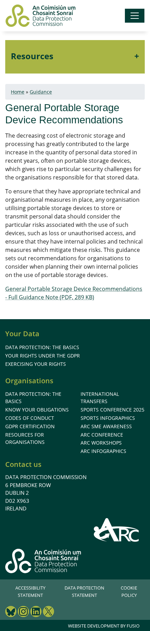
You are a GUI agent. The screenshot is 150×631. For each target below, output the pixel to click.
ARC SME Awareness (106, 426)
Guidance (41, 92)
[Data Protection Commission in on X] (48, 612)
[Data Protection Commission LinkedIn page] (36, 612)
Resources (32, 56)
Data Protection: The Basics (42, 347)
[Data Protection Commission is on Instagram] (23, 612)
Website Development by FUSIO (104, 626)
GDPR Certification (30, 426)
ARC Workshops (101, 442)
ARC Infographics (103, 451)
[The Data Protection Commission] (40, 16)
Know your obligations (37, 409)
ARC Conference (102, 434)
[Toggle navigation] (134, 16)
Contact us (23, 464)
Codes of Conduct (29, 418)
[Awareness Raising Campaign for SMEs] (117, 529)
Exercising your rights (35, 364)
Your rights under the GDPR (42, 355)
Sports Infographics (108, 418)
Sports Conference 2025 (112, 409)
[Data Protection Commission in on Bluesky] (10, 612)
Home (17, 92)
